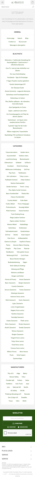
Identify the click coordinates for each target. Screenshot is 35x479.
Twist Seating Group (17, 214)
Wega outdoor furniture (17, 217)
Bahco (25, 373)
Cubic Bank (24, 200)
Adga (18, 373)
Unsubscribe (24, 427)
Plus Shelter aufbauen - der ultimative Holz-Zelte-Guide (17, 103)
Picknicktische (11, 207)
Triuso (11, 401)
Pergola (8, 248)
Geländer (18, 162)
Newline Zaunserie (17, 314)
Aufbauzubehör (23, 238)
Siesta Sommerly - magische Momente (17, 91)
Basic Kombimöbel (12, 193)
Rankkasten (22, 173)
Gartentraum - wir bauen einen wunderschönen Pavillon (17, 121)
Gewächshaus (25, 231)
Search (33, 7)
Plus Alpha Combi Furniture (17, 190)
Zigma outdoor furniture (17, 221)
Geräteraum (23, 228)
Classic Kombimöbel (17, 197)
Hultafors (9, 384)
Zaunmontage (17, 358)
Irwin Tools (19, 384)
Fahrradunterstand (11, 231)
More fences (24, 352)
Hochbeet (10, 166)
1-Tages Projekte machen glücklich (17, 81)
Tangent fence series (17, 338)
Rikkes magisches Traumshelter (17, 131)
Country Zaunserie (17, 286)
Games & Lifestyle (10, 242)
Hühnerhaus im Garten (17, 98)
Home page (10, 38)
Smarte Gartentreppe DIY (18, 84)
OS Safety (14, 391)
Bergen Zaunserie (24, 283)
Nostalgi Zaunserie (17, 317)
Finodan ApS (10, 380)
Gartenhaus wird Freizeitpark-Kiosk (17, 95)
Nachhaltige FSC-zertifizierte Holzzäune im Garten (17, 136)
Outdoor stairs (23, 156)
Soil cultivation (11, 176)
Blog (26, 38)
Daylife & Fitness (25, 242)
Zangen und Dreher (17, 276)
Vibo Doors (11, 238)
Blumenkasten (24, 159)
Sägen (25, 262)
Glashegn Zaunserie (17, 293)
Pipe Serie (12, 173)
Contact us (12, 42)
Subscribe (12, 427)
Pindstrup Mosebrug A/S (13, 394)
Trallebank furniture (11, 180)
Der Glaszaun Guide (17, 88)
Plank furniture (11, 211)
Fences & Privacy (10, 279)
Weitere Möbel (12, 224)
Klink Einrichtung (22, 166)
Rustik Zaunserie (10, 327)
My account (22, 42)
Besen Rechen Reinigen (17, 259)
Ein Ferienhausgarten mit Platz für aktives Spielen (17, 115)
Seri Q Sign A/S (13, 397)
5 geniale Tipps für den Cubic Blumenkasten (17, 127)
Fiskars (19, 380)
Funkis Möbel (10, 204)
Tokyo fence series (17, 341)
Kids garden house (23, 252)
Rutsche (26, 248)
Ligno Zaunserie (17, 303)
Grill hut (7, 235)
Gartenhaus (12, 228)
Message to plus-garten (17, 45)
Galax (27, 380)
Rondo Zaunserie (24, 324)
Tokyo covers (24, 176)
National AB (17, 387)
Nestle (26, 387)
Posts (12, 355)
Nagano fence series (17, 310)
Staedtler (24, 397)
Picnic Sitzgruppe (23, 204)
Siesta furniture (24, 211)
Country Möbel (12, 200)
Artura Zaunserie (24, 279)
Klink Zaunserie (11, 300)
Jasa (27, 384)
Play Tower (17, 248)
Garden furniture (11, 187)
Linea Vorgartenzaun (17, 307)
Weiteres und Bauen (17, 272)
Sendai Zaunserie (24, 327)
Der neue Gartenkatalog (17, 74)
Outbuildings (24, 224)
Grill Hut (26, 169)
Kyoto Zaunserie (24, 300)
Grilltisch (28, 162)
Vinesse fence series (17, 348)
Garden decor (25, 152)
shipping (17, 476)
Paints (8, 245)
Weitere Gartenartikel (17, 183)
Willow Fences (12, 352)
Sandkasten (10, 252)
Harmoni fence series (17, 297)
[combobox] (15, 7)
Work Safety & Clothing (17, 266)
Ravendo (27, 394)
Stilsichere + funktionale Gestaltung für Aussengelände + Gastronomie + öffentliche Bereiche (17, 62)
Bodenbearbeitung (14, 262)
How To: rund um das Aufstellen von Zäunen (17, 69)
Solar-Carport (25, 235)
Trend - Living (24, 187)
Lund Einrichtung (11, 159)
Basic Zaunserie (10, 283)
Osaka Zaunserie (12, 321)
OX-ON (22, 391)
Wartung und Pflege (17, 269)
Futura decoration (11, 152)
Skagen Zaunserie (17, 334)
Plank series (25, 321)
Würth (24, 401)
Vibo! (17, 401)
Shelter (15, 235)
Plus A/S (10, 373)
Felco (23, 377)
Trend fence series (18, 345)
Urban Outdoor (25, 180)
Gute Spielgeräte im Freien (17, 107)
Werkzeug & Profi (12, 255)
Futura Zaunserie (24, 290)
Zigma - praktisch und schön (17, 111)
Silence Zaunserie (17, 331)
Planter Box (25, 193)
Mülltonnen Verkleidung (13, 169)
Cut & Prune (24, 255)
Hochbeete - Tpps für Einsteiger (17, 77)
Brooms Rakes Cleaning (21, 245)
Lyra (8, 387)
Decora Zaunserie (10, 290)
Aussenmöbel (11, 156)
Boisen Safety (14, 377)
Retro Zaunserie (10, 324)
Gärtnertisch (9, 162)
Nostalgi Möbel (24, 207)
